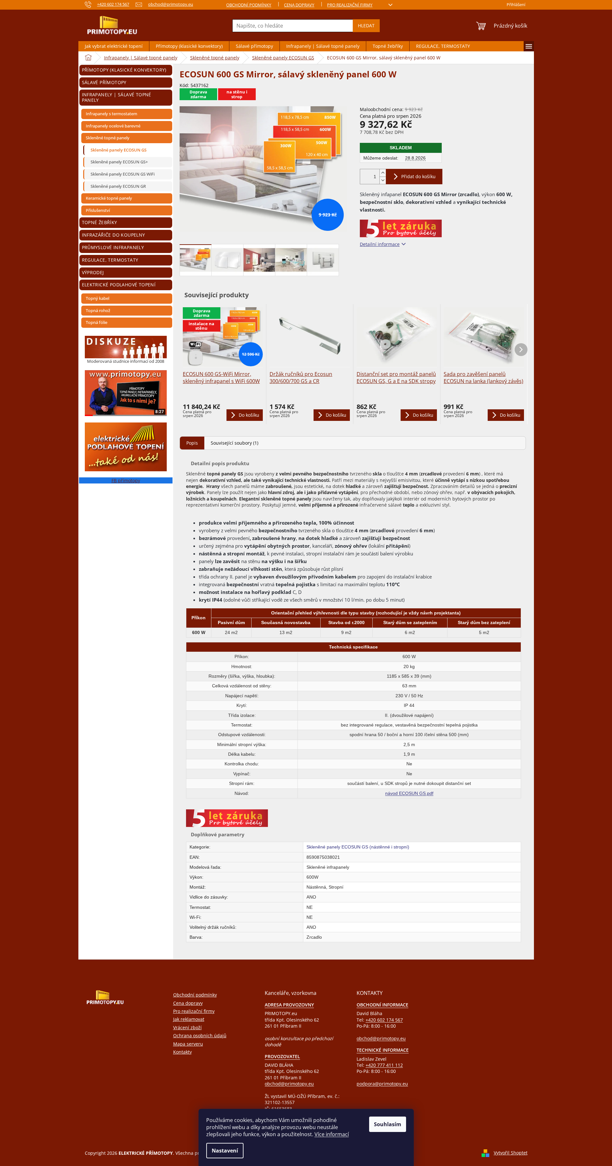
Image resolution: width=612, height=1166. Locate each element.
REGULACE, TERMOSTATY (110, 260)
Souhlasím (387, 1124)
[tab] (192, 443)
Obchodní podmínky (248, 5)
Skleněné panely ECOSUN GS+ (119, 162)
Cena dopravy (299, 5)
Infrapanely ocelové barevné (113, 126)
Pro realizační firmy (349, 5)
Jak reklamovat (188, 1019)
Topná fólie (96, 322)
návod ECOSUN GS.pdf (409, 793)
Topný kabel (97, 298)
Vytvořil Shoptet (511, 1153)
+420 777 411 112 (384, 1065)
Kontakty (182, 1052)
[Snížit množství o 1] (382, 180)
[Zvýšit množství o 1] (382, 173)
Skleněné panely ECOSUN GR (118, 186)
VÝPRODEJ (93, 272)
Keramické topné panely (109, 198)
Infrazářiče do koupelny (113, 235)
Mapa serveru (188, 1044)
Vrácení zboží (187, 1027)
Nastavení (225, 1150)
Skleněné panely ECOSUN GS (118, 150)
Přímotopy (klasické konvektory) (124, 70)
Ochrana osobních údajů (199, 1035)
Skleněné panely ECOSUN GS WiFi (123, 174)
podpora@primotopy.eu (382, 1084)
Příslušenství (98, 210)
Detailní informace (380, 244)
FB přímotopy (125, 480)
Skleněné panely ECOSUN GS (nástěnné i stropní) (357, 846)
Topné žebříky (99, 222)
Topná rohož (98, 310)
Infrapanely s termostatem (111, 114)
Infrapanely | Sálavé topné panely (116, 97)
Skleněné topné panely (107, 138)
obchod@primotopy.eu (289, 1084)
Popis (192, 443)
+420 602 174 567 (384, 1020)
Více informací (332, 1134)
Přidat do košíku (418, 176)
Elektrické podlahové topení (119, 285)
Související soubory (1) (234, 443)
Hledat (366, 25)
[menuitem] (113, 46)
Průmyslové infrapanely (113, 247)
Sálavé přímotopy (104, 82)
